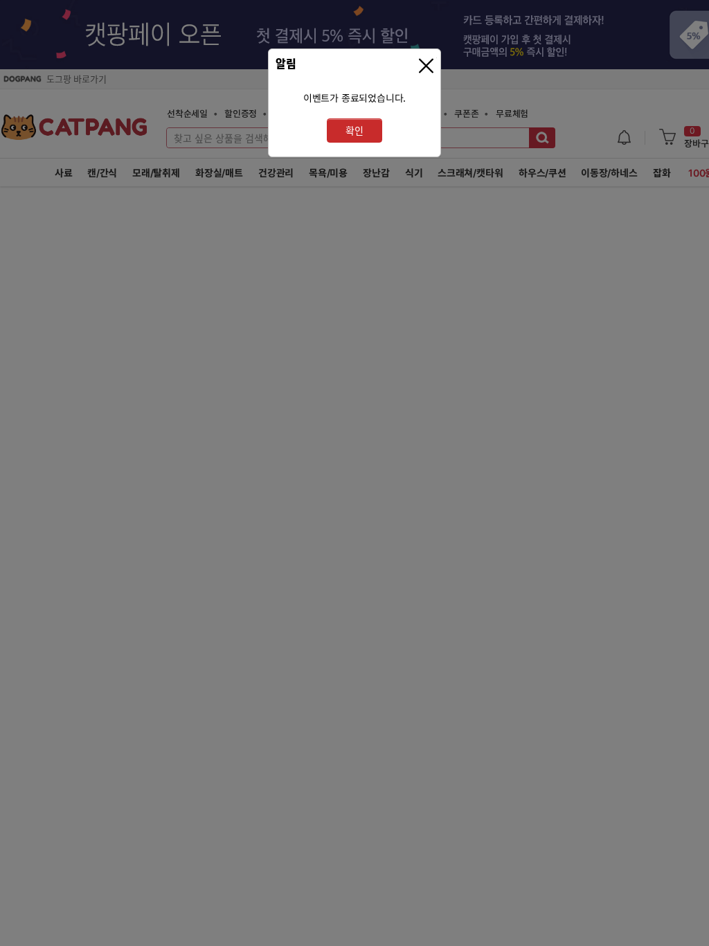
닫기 (428, 66)
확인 (354, 130)
